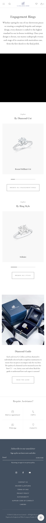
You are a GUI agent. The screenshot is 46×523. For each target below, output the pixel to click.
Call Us (33, 415)
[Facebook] (23, 474)
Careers (23, 504)
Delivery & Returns (23, 486)
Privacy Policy (23, 493)
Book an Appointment (12, 415)
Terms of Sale (23, 489)
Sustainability (23, 497)
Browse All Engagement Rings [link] (23, 187)
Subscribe (40, 458)
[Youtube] (30, 474)
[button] (10, 4)
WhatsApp (12, 428)
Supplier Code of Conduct (23, 501)
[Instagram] (16, 474)
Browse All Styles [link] (23, 275)
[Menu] (3, 4)
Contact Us (33, 428)
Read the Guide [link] (23, 380)
